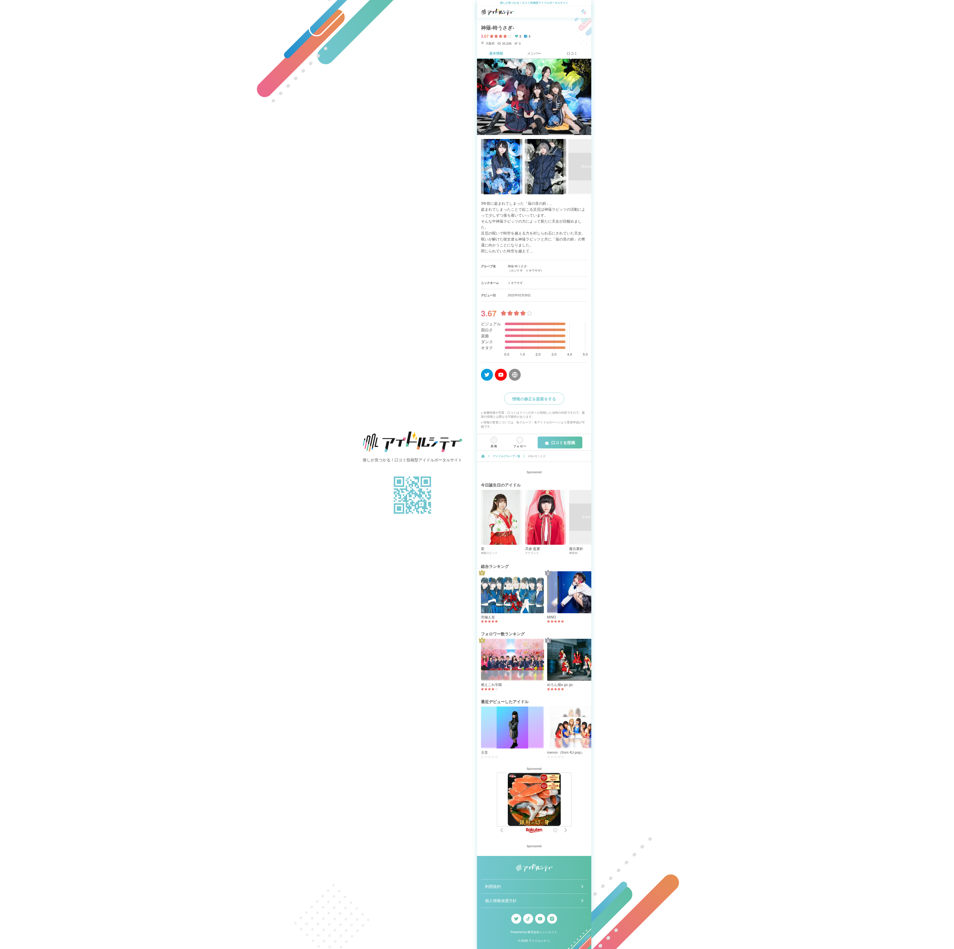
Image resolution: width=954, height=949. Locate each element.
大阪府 (490, 43)
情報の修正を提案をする (534, 399)
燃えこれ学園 (491, 684)
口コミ (572, 53)
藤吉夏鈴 (576, 548)
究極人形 (488, 617)
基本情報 (496, 53)
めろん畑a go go (560, 684)
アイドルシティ (539, 940)
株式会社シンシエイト (542, 932)
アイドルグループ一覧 (506, 456)
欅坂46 (573, 553)
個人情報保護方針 (501, 900)
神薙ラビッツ (489, 553)
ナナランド (532, 553)
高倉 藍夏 (532, 548)
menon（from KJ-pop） (565, 752)
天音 (484, 752)
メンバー (534, 53)
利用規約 (493, 886)
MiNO (551, 617)
